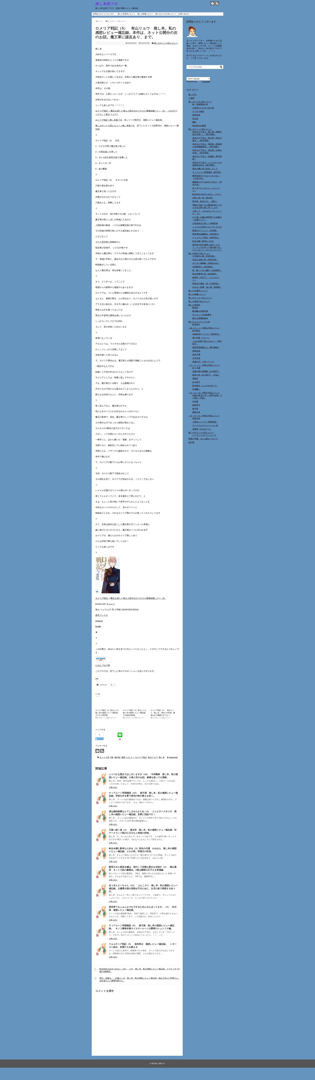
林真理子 (196, 405)
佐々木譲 (196, 368)
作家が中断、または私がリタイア (203, 439)
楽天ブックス (101, 615)
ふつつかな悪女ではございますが (207, 227)
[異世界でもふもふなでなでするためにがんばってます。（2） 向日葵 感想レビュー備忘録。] (101, 912)
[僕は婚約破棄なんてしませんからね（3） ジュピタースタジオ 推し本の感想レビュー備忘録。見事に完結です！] (101, 816)
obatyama (173, 757)
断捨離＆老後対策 (200, 311)
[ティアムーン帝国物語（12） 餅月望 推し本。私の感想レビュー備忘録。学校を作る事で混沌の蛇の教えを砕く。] (101, 798)
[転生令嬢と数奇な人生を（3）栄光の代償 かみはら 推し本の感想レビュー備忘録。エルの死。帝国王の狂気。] (101, 853)
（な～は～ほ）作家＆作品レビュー (204, 393)
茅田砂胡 (196, 351)
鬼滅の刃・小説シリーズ (203, 362)
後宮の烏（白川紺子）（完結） (206, 375)
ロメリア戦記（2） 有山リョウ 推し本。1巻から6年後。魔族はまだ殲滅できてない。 (163, 712)
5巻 (111, 757)
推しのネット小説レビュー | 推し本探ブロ (115, 126)
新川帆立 (196, 331)
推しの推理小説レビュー (199, 301)
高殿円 (195, 378)
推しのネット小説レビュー (166, 43)
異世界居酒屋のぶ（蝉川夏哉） (206, 347)
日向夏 (195, 401)
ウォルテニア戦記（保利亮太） (206, 238)
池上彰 (195, 119)
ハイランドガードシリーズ (204, 435)
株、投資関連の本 (200, 104)
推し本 (162, 757)
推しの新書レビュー (145, 14)
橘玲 (194, 122)
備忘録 (117, 757)
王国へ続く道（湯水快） (203, 198)
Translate (206, 82)
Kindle (98, 626)
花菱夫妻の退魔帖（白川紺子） (206, 371)
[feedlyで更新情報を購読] (212, 3)
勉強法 (195, 308)
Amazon (99, 621)
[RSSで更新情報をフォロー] (217, 3)
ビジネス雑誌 (198, 111)
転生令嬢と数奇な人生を (203, 241)
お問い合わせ (183, 14)
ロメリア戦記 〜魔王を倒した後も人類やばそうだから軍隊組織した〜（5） (130, 598)
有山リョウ (153, 757)
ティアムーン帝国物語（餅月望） (207, 172)
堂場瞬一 (196, 389)
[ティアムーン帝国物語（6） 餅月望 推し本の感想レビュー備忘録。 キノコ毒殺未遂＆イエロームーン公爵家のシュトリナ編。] (101, 930)
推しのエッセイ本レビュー (200, 298)
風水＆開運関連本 (200, 318)
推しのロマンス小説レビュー (201, 433)
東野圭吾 (196, 412)
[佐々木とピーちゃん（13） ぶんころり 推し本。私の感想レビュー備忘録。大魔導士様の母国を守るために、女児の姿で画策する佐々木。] (101, 890)
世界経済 (196, 115)
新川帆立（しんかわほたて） (205, 386)
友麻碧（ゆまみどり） (202, 429)
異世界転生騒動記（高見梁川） (206, 234)
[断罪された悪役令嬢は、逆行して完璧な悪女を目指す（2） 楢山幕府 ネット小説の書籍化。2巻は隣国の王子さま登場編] (101, 872)
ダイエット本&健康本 (201, 315)
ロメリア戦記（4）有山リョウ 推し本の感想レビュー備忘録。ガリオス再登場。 (107, 712)
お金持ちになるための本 (203, 108)
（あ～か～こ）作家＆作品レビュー (204, 328)
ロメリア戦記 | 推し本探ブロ (108, 120)
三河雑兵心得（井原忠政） (204, 256)
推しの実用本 (194, 305)
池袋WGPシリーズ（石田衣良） (206, 334)
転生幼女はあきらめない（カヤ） (207, 194)
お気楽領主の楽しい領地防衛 (205, 223)
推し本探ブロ (106, 4)
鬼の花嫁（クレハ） (201, 338)
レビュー (130, 757)
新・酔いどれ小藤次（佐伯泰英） (207, 270)
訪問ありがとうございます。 (104, 14)
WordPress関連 (199, 126)
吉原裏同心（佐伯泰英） (203, 267)
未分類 (191, 442)
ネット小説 (104, 757)
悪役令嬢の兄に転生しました (205, 169)
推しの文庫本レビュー (126, 14)
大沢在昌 (196, 358)
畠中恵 (195, 409)
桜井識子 (196, 324)
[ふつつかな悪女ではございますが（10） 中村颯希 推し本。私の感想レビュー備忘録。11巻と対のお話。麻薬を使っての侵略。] (101, 779)
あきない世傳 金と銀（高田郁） (207, 287)
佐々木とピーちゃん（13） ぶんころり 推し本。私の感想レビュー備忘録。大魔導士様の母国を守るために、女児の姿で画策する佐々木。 (143, 888)
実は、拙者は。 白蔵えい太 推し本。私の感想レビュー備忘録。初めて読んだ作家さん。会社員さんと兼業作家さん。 (139, 979)
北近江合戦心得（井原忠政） (205, 260)
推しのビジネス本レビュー (165, 14)
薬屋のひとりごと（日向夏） (205, 230)
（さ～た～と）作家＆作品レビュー (204, 365)
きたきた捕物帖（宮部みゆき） (206, 263)
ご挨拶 (191, 98)
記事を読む (113, 787)
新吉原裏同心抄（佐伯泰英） (205, 274)
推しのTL (192, 95)
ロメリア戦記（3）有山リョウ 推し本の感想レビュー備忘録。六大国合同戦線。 (135, 712)
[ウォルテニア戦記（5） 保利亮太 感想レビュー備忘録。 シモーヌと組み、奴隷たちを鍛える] (101, 949)
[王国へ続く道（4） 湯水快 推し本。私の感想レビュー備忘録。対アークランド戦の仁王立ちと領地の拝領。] (101, 835)
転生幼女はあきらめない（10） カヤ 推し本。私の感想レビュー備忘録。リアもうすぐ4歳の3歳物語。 (139, 970)
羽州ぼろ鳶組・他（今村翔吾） (206, 284)
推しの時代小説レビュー (199, 253)
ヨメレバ (110, 604)
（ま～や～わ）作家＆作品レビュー (204, 416)
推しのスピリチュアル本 (199, 322)
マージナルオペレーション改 (205, 425)
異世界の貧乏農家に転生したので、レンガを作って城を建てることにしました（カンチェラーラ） (207, 247)
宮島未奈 (196, 418)
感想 (123, 757)
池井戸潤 (196, 355)
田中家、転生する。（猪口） (205, 201)
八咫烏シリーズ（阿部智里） (205, 422)
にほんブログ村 (102, 665)
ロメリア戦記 (141, 757)
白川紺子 (196, 382)
